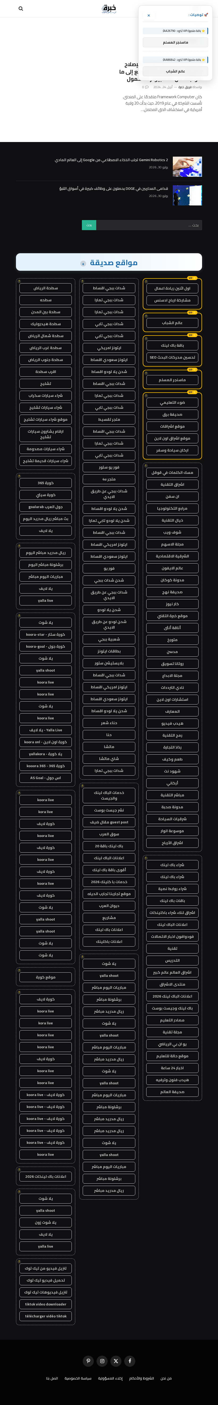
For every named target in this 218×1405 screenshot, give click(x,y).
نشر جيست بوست (109, 810)
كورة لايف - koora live (46, 1094)
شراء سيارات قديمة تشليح (45, 460)
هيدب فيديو (172, 723)
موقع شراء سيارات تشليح (46, 419)
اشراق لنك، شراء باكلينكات (172, 912)
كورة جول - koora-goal (45, 646)
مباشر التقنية (172, 795)
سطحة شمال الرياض (46, 335)
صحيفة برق (172, 414)
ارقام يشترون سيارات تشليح (46, 434)
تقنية (172, 948)
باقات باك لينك (172, 900)
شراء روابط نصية (172, 888)
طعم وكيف (172, 759)
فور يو (109, 568)
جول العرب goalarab (45, 506)
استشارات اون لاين (172, 699)
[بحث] (21, 9)
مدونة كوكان (172, 580)
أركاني (172, 783)
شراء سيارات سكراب (45, 395)
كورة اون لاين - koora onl (45, 741)
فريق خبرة (185, 87)
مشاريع (109, 917)
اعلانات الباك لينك (172, 924)
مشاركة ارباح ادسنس (172, 300)
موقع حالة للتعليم (172, 1055)
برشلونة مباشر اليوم (45, 564)
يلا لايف (46, 530)
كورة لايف (46, 823)
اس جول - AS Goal (45, 777)
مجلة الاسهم (172, 544)
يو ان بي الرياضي (172, 1044)
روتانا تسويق (172, 663)
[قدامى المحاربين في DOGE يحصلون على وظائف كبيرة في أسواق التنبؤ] (187, 195)
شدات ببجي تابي (109, 323)
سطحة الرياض (45, 288)
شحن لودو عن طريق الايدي (109, 624)
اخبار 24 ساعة (172, 1067)
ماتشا (109, 746)
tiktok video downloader (45, 1304)
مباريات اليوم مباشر (109, 987)
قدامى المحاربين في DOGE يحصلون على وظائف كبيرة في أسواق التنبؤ (113, 188)
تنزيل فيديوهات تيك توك (45, 1292)
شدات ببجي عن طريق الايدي (109, 494)
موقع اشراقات (172, 426)
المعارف (172, 711)
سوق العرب (109, 834)
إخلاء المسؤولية (110, 1378)
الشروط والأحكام (141, 1378)
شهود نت (172, 771)
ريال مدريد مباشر (109, 1011)
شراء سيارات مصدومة (46, 448)
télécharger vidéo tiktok (45, 1316)
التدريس (172, 960)
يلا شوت (109, 963)
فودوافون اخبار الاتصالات (172, 936)
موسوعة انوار (172, 830)
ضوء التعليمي (172, 402)
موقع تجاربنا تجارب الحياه (109, 893)
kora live (45, 811)
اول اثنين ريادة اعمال (172, 288)
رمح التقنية (172, 735)
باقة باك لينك (172, 345)
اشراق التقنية (172, 484)
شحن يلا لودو (109, 609)
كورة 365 (46, 482)
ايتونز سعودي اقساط (109, 359)
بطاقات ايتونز (109, 651)
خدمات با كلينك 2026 (109, 881)
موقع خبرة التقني (172, 615)
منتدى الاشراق (172, 984)
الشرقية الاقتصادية (172, 556)
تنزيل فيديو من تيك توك (45, 1268)
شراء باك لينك (172, 864)
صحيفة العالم (172, 1091)
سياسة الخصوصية (78, 1378)
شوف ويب (172, 532)
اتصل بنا (52, 1378)
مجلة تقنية (172, 1032)
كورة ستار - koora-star (45, 634)
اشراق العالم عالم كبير (172, 972)
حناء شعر (109, 722)
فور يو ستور (109, 467)
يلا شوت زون (45, 1222)
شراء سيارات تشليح (45, 407)
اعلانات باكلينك (109, 941)
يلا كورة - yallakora (45, 753)
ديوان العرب (109, 905)
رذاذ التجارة (172, 747)
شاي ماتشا (109, 758)
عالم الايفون (172, 568)
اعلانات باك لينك (109, 929)
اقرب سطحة (45, 371)
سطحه (46, 300)
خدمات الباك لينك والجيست (109, 795)
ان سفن (172, 496)
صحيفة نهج (172, 591)
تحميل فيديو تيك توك (46, 1280)
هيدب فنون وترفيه (172, 1079)
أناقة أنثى (172, 627)
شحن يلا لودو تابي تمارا (109, 520)
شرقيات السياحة (172, 818)
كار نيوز (172, 603)
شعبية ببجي (109, 639)
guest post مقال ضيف (109, 822)
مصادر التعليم (172, 1020)
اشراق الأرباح (172, 842)
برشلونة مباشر (109, 999)
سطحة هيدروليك (46, 323)
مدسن (172, 651)
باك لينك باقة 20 (109, 846)
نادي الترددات (172, 687)
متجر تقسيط (109, 419)
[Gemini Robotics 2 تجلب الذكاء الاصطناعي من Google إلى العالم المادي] (187, 167)
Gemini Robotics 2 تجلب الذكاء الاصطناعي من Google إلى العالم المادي (111, 159)
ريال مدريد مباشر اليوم (46, 552)
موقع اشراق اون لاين (172, 438)
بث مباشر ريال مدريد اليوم (45, 518)
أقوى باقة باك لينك (109, 869)
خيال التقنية (172, 520)
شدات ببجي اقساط (109, 288)
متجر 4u (109, 479)
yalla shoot (109, 975)
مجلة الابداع (172, 675)
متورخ (172, 639)
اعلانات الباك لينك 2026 (172, 996)
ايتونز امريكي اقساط (109, 544)
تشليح (45, 383)
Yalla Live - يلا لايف (45, 730)
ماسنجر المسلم (172, 379)
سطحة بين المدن (45, 311)
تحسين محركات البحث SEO (172, 357)
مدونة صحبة (172, 807)
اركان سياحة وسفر (172, 450)
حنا (109, 734)
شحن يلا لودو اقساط (109, 371)
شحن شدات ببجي (109, 580)
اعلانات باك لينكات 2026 (45, 1176)
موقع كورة (46, 977)
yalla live (45, 600)
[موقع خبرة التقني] (109, 8)
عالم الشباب (172, 322)
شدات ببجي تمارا (109, 300)
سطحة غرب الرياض (46, 347)
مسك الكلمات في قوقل (172, 472)
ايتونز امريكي (109, 347)
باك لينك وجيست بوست (172, 1008)
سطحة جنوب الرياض (45, 359)
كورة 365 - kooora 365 (46, 765)
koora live (45, 682)
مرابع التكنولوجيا (172, 508)
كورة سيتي (46, 494)
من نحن (166, 1378)
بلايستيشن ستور (109, 663)
